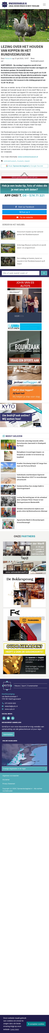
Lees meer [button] (14, 1029)
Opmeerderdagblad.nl (18, 3)
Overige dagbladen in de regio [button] (14, 769)
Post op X (25, 212)
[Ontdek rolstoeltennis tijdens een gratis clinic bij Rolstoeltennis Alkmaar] (8, 512)
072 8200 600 (10, 703)
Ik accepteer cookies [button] (36, 1024)
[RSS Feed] (13, 718)
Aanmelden (8, 734)
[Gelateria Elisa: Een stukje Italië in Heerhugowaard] (8, 490)
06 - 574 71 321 (34, 195)
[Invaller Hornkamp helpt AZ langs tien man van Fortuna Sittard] (8, 467)
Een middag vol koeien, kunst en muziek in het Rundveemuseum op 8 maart (31, 261)
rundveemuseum (9, 161)
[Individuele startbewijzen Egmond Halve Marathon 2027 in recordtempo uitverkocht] (8, 478)
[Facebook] (4, 718)
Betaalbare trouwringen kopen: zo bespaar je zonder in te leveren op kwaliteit (30, 454)
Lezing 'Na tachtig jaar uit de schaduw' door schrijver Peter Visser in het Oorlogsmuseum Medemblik (32, 499)
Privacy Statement (9, 784)
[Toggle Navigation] (44, 4)
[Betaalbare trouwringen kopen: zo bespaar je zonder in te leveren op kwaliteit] (8, 456)
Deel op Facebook (26, 207)
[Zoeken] (44, 273)
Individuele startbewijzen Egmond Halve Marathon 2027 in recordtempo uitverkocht (32, 477)
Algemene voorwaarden (11, 776)
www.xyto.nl (9, 709)
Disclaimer (6, 780)
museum (20, 161)
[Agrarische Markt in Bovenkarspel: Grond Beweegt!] (8, 524)
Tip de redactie (26, 217)
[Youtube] (8, 718)
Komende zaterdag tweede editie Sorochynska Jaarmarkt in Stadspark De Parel (31, 443)
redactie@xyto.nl (11, 706)
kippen (27, 161)
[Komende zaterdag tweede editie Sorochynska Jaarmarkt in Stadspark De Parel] (8, 445)
